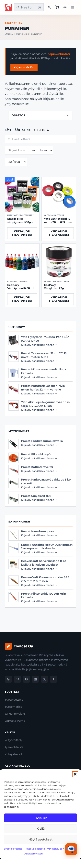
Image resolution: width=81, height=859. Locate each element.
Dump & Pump (15, 720)
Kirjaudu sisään (24, 67)
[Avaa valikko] (72, 7)
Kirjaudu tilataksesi (22, 233)
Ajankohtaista (14, 747)
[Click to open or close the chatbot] (71, 849)
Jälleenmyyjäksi (15, 713)
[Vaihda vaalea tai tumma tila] (64, 7)
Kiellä (41, 828)
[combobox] (28, 7)
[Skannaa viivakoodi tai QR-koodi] (39, 7)
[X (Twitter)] (44, 679)
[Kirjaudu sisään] (49, 7)
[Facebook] (26, 679)
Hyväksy (40, 818)
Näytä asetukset (40, 839)
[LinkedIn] (35, 679)
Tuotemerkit (13, 706)
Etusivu (9, 34)
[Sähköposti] (17, 679)
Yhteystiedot (13, 754)
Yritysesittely (13, 740)
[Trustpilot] (53, 679)
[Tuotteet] (57, 7)
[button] (75, 774)
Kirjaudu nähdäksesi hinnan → (39, 344)
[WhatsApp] (8, 679)
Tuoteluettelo (14, 699)
